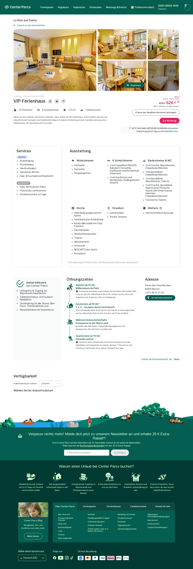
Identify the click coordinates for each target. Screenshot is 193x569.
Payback (122, 522)
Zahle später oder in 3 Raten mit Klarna (98, 530)
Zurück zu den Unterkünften (31, 25)
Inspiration (79, 7)
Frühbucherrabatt (144, 7)
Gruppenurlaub (125, 518)
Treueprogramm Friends (65, 519)
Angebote (63, 7)
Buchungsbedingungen (92, 445)
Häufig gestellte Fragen (99, 518)
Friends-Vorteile (95, 525)
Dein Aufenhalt (65, 538)
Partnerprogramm (96, 522)
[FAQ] (187, 7)
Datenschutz (153, 524)
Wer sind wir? (64, 514)
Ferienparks (46, 7)
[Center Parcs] (18, 7)
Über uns (62, 524)
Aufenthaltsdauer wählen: (25, 384)
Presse (61, 534)
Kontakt (91, 514)
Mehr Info (173, 131)
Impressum (152, 520)
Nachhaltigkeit (64, 527)
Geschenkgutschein (127, 529)
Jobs (60, 531)
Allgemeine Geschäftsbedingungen (158, 515)
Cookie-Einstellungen (157, 527)
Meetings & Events (116, 7)
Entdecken (95, 7)
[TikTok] (71, 558)
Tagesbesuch (124, 525)
